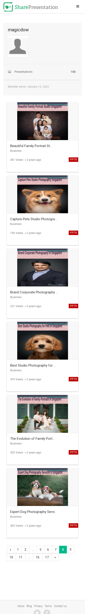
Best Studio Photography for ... (33, 365)
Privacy (38, 606)
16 (37, 557)
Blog (29, 606)
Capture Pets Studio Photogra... (33, 219)
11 (20, 557)
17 (47, 557)
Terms (48, 606)
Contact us (60, 606)
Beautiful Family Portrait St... (31, 146)
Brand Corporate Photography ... (34, 292)
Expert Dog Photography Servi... (33, 512)
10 (11, 557)
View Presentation (42, 118)
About (20, 606)
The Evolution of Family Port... (32, 439)
